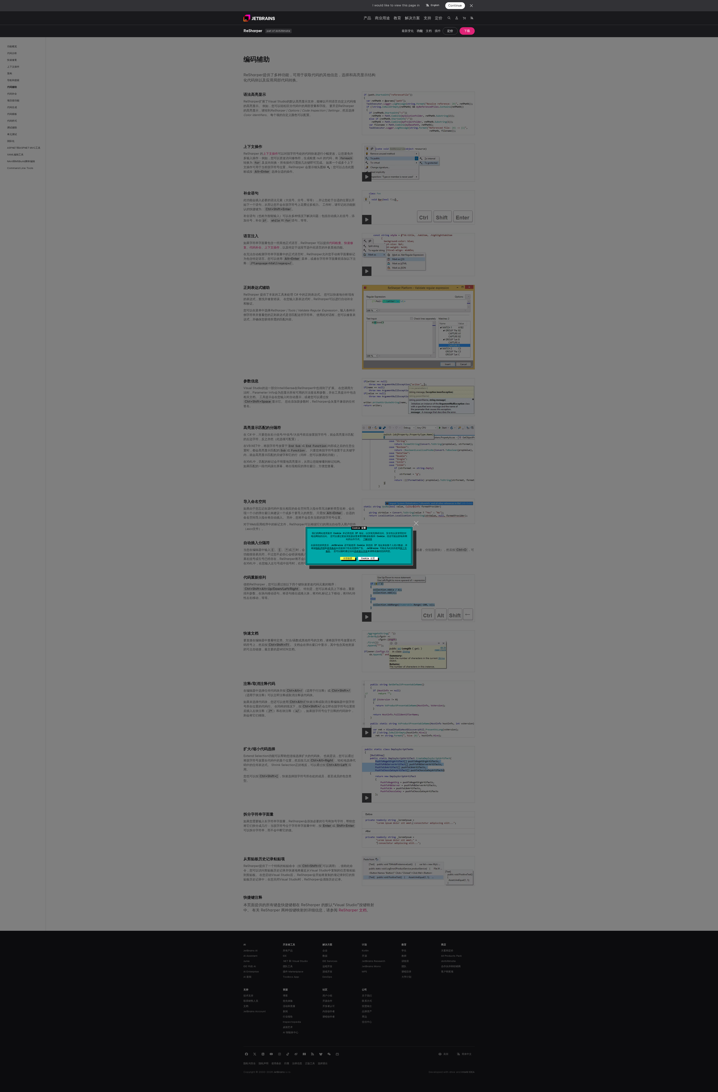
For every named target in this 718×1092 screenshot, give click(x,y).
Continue (455, 5)
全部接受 (347, 558)
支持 (427, 18)
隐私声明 (320, 548)
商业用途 (382, 18)
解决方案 (412, 18)
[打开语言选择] (472, 18)
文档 (429, 31)
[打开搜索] (449, 18)
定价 (438, 18)
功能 (420, 31)
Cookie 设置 (368, 558)
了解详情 (367, 539)
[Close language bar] (471, 5)
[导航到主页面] (259, 18)
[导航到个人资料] (457, 18)
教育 (397, 18)
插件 (438, 31)
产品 (367, 18)
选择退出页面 (361, 551)
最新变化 (408, 31)
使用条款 (331, 548)
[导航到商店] (464, 18)
